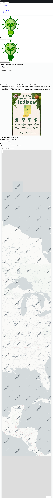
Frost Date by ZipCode (4, 38)
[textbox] (8, 148)
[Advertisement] (26, 77)
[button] (2, 151)
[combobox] (8, 148)
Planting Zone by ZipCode (4, 37)
